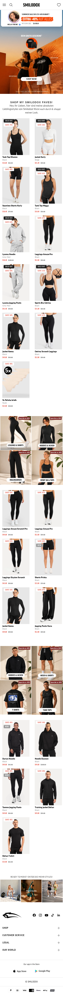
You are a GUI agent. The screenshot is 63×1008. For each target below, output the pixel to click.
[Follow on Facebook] (34, 915)
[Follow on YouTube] (46, 915)
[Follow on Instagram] (40, 915)
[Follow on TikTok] (52, 915)
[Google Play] (42, 971)
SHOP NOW (31, 79)
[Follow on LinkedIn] (59, 915)
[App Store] (20, 971)
